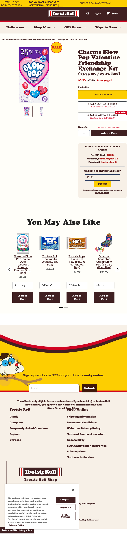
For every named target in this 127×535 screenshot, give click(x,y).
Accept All (65, 499)
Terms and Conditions (82, 422)
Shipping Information (81, 417)
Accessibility (75, 440)
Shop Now (43, 27)
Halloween (15, 27)
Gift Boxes (73, 27)
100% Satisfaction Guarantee (87, 446)
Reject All (65, 507)
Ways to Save (106, 27)
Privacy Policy (16, 525)
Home (5, 39)
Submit (90, 388)
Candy (14, 417)
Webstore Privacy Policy (84, 428)
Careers (15, 440)
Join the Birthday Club (17, 530)
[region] (42, 506)
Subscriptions (76, 451)
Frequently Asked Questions (29, 428)
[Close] (72, 490)
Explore (15, 434)
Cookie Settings (65, 516)
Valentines (14, 39)
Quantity (83, 127)
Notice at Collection (80, 457)
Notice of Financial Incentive (86, 434)
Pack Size (83, 87)
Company (16, 422)
